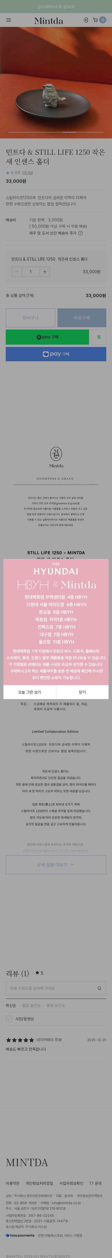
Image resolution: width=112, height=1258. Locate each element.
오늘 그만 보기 (29, 692)
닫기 (82, 692)
